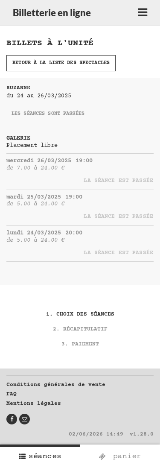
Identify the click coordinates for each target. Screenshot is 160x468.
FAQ (11, 394)
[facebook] (11, 419)
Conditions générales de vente (55, 385)
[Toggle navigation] (142, 13)
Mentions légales (33, 404)
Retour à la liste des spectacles (61, 63)
